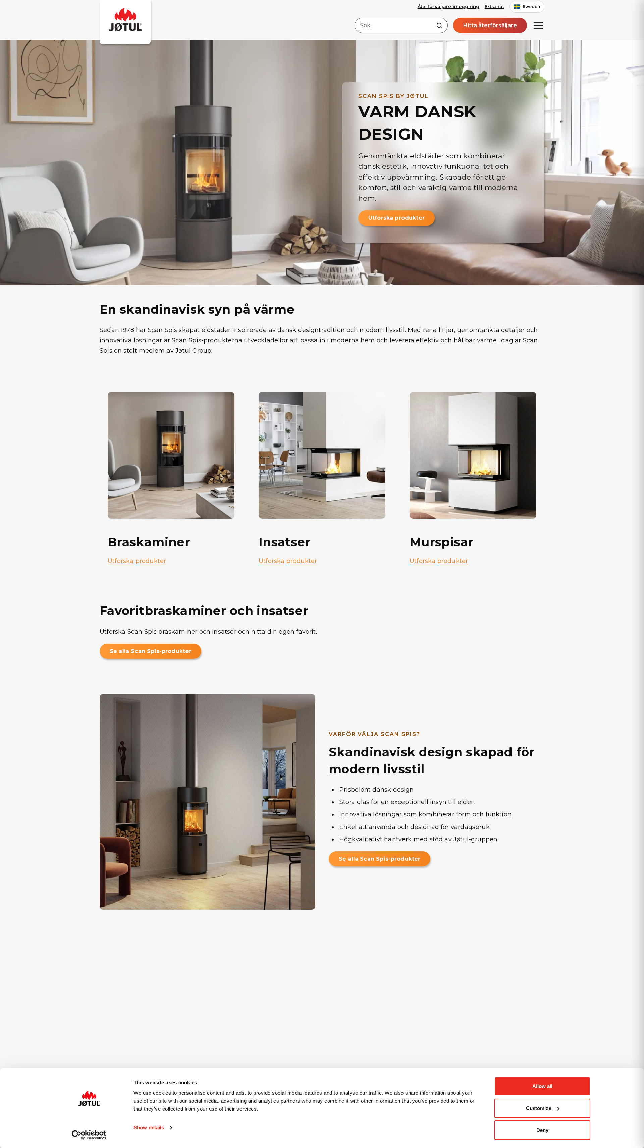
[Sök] (439, 25)
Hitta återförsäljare (490, 25)
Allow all (542, 1086)
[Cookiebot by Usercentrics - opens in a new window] (89, 1135)
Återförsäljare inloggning (448, 6)
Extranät (494, 6)
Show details (148, 1127)
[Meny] (538, 25)
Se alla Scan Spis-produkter (150, 651)
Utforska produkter (396, 218)
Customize (538, 1108)
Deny (542, 1130)
